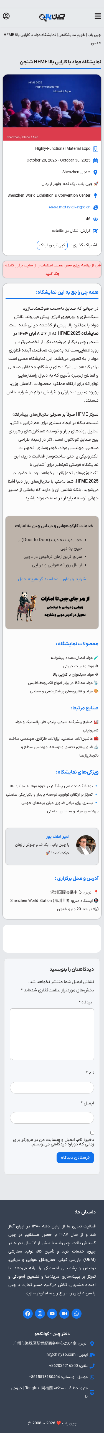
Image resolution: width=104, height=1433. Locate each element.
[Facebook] (28, 1314)
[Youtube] (52, 1314)
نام (90, 1073)
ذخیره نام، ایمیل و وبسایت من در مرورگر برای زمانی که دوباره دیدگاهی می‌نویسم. (53, 1142)
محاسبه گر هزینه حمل (38, 579)
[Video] (64, 1314)
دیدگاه (85, 1003)
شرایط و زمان (74, 579)
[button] (52, 245)
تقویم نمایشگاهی (72, 35)
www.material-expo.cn (69, 207)
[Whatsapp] (77, 1314)
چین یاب (94, 35)
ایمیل (87, 1103)
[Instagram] (40, 1314)
